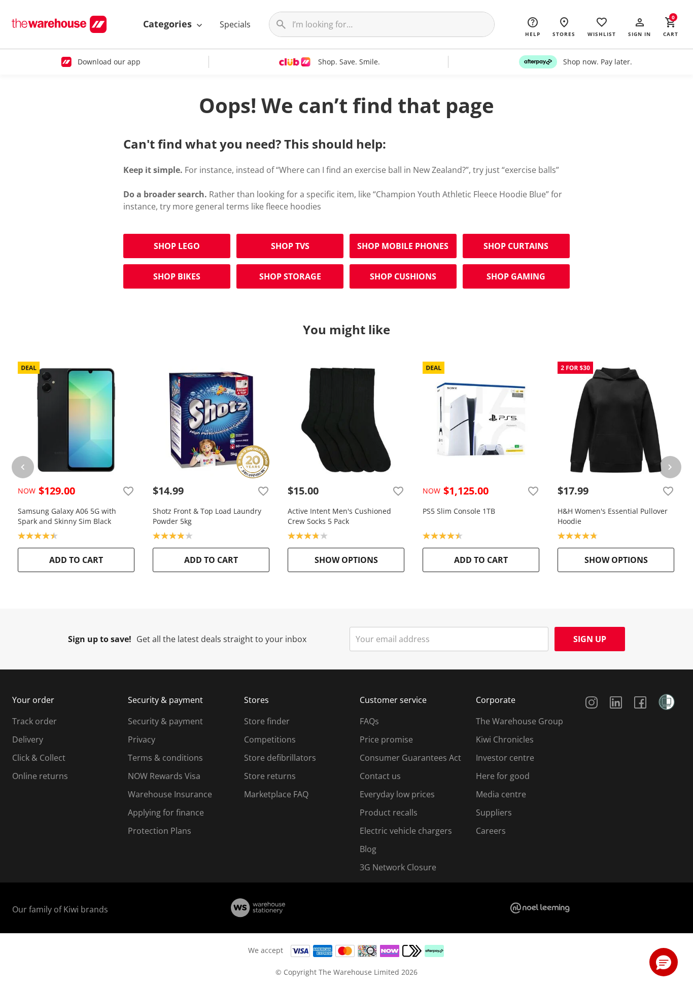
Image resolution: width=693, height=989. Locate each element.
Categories (168, 24)
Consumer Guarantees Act (410, 757)
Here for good (503, 776)
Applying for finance (166, 812)
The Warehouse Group (519, 721)
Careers (491, 830)
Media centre (501, 794)
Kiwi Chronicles (505, 739)
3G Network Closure (398, 867)
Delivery (27, 739)
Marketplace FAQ (276, 794)
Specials (235, 24)
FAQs (369, 721)
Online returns (40, 776)
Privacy (141, 739)
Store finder (267, 721)
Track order (34, 721)
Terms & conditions (165, 757)
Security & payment (165, 721)
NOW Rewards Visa (164, 776)
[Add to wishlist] (128, 491)
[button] (639, 26)
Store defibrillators (280, 757)
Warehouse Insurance (170, 794)
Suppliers (494, 812)
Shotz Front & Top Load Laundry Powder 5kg (207, 516)
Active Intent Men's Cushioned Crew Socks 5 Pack (339, 516)
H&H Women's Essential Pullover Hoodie (613, 516)
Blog (368, 849)
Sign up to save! (99, 639)
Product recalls (389, 812)
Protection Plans (159, 830)
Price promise (386, 739)
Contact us (380, 776)
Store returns (270, 776)
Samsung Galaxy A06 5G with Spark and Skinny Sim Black (67, 516)
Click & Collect (38, 757)
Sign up (589, 639)
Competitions (270, 739)
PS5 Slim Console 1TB (459, 511)
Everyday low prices (397, 794)
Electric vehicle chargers (406, 830)
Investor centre (505, 757)
